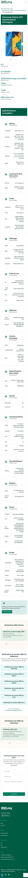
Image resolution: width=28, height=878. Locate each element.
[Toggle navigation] (26, 2)
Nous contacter (4, 835)
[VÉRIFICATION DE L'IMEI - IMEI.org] (6, 2)
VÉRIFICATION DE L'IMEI (7, 8)
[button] (22, 44)
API (1, 845)
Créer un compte (7, 611)
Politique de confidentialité (6, 857)
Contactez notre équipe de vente (13, 710)
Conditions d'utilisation (6, 855)
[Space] (6, 808)
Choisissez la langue (5, 812)
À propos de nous (4, 833)
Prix (1, 843)
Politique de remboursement (7, 859)
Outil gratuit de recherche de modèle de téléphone (14, 10)
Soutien (2, 825)
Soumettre (14, 794)
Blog (2, 823)
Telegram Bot (4, 847)
